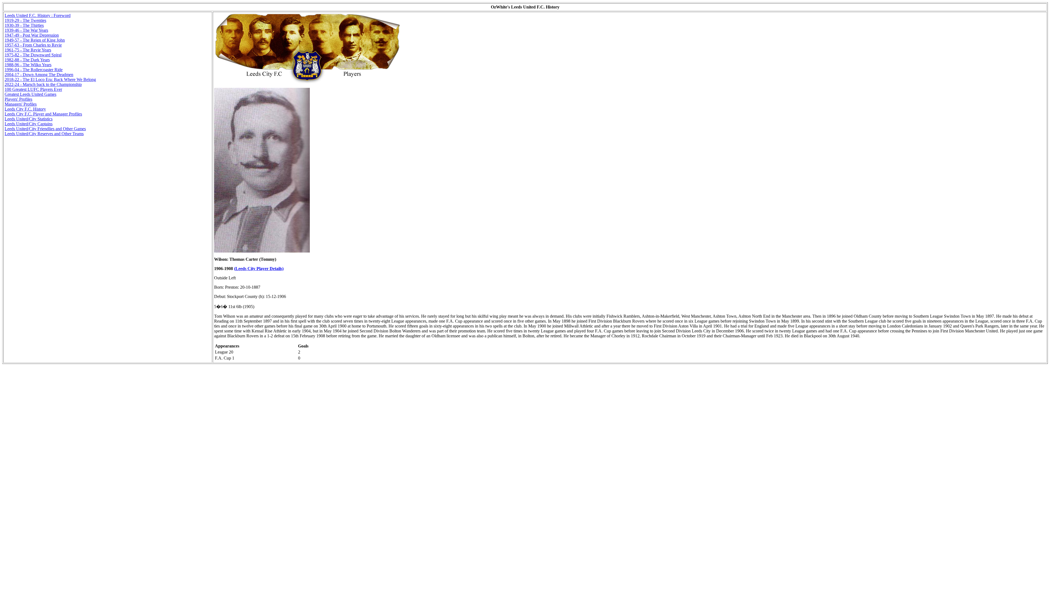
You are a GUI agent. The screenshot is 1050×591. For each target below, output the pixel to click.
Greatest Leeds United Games (30, 94)
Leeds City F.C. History (25, 109)
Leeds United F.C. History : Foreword (38, 15)
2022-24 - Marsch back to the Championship (43, 84)
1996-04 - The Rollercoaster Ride (34, 69)
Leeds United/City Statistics (28, 119)
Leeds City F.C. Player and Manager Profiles (43, 114)
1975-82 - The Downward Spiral (33, 55)
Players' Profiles (18, 99)
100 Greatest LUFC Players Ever (33, 89)
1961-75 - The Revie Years (28, 50)
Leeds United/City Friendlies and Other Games (45, 128)
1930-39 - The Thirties (24, 25)
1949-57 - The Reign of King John (35, 40)
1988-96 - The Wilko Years (28, 64)
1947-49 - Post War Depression (32, 35)
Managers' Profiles (21, 104)
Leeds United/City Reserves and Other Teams (44, 133)
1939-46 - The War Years (26, 30)
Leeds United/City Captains (28, 123)
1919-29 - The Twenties (25, 20)
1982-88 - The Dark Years (27, 59)
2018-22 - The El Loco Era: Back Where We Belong (50, 79)
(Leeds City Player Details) (259, 268)
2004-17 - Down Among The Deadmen (39, 74)
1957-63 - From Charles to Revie (33, 45)
